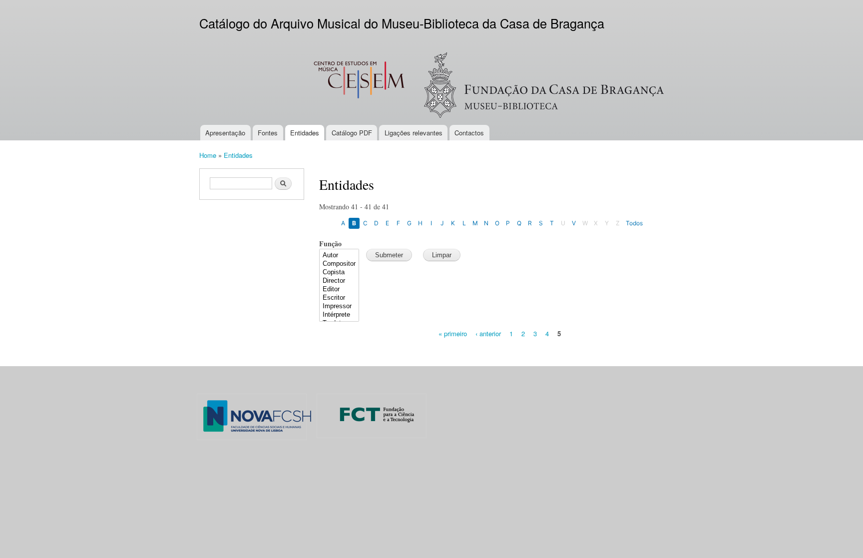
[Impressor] (339, 306)
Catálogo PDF (352, 132)
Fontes (268, 132)
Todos (634, 223)
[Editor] (339, 289)
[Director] (339, 281)
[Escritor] (339, 298)
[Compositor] (339, 264)
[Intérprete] (339, 315)
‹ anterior (488, 333)
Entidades (304, 132)
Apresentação (225, 132)
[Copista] (339, 272)
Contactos (469, 132)
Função (330, 243)
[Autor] (339, 255)
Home (207, 155)
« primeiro (452, 333)
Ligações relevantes (413, 132)
